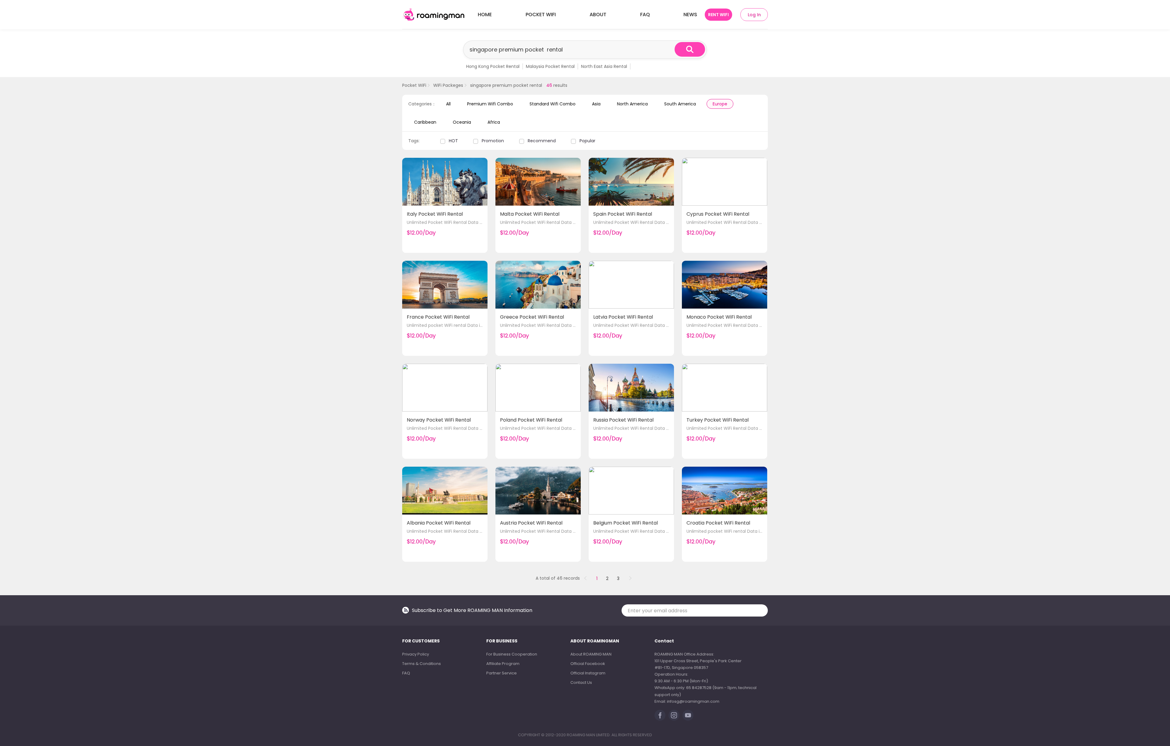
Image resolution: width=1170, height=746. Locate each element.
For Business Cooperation (511, 654)
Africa (494, 122)
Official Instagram (587, 673)
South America (680, 104)
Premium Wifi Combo (490, 104)
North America (632, 104)
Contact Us (581, 682)
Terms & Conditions (421, 663)
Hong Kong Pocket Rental (492, 66)
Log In (754, 15)
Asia (596, 104)
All (448, 104)
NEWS (690, 14)
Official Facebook (587, 663)
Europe (720, 104)
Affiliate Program (502, 663)
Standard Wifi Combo (553, 104)
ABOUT (598, 14)
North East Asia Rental (604, 66)
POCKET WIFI (541, 14)
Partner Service (501, 673)
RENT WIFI (718, 15)
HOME (485, 14)
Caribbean (425, 122)
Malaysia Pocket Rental (550, 66)
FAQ (645, 14)
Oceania (462, 122)
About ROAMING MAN (591, 654)
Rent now (470, 235)
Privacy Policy (415, 654)
